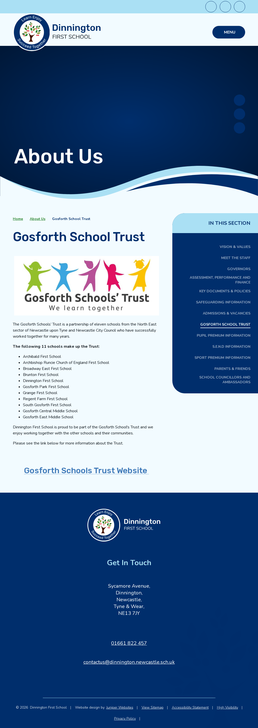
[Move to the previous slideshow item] (239, 114)
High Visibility (227, 707)
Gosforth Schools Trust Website (86, 470)
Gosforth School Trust (71, 218)
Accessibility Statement (190, 707)
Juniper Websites (119, 707)
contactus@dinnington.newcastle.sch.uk (129, 662)
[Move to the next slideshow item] (239, 100)
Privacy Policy (125, 718)
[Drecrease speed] (211, 6)
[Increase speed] (225, 6)
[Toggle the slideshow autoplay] (239, 128)
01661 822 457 (129, 643)
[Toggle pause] (239, 6)
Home (18, 218)
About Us (37, 218)
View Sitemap (153, 707)
